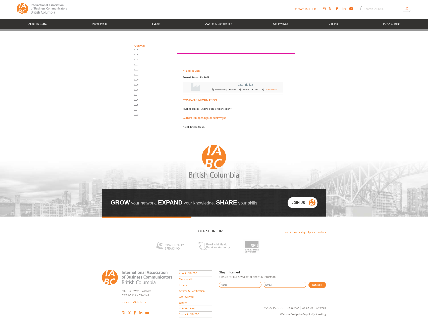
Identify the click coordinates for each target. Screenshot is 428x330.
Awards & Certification (192, 291)
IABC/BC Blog (187, 308)
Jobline (183, 302)
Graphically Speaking (314, 314)
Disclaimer (293, 307)
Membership (186, 279)
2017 (136, 95)
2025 (136, 54)
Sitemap (321, 307)
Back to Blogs (193, 70)
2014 (136, 110)
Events (183, 285)
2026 (136, 49)
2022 (136, 69)
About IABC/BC (188, 273)
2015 (136, 105)
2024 (136, 59)
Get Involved (186, 296)
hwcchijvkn (271, 89)
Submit (317, 284)
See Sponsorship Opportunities (304, 232)
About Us (307, 307)
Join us (298, 203)
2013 (136, 115)
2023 (136, 64)
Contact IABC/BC (305, 9)
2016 (136, 100)
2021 (136, 74)
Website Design (289, 314)
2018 (136, 90)
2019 (136, 85)
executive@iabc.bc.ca (134, 302)
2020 (136, 79)
